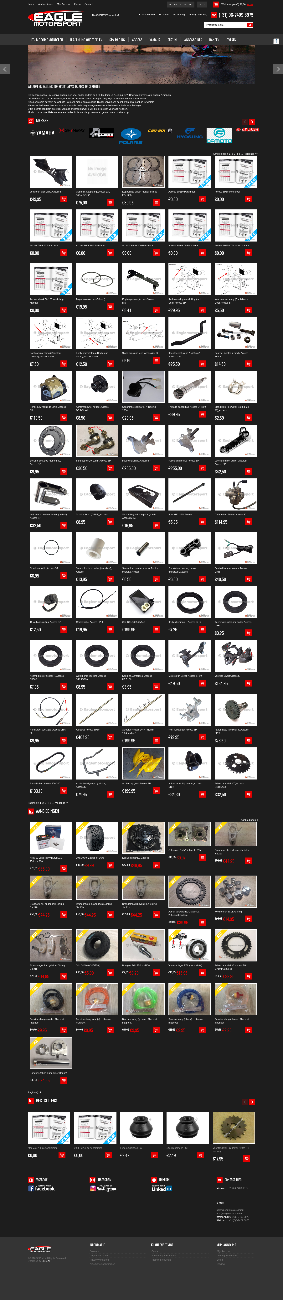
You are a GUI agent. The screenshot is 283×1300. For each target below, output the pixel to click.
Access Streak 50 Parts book (183, 245)
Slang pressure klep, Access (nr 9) (140, 353)
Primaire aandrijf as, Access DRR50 (187, 407)
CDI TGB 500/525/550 (133, 622)
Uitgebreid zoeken (99, 1255)
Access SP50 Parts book (227, 191)
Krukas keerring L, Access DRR (184, 622)
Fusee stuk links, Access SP (136, 460)
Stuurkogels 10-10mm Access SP (93, 460)
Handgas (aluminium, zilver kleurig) (48, 1073)
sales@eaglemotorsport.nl (230, 1210)
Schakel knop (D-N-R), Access (92, 514)
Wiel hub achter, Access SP (182, 729)
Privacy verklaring (198, 14)
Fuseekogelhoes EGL (131, 1148)
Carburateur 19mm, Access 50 (230, 514)
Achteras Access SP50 (88, 729)
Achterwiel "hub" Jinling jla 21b (184, 850)
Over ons (94, 1251)
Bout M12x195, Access (180, 514)
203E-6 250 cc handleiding (88, 1148)
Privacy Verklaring (99, 1259)
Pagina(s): (33, 803)
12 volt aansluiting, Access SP (45, 622)
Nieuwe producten (161, 1259)
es (185, 4)
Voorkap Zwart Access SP (228, 676)
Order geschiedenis (227, 1255)
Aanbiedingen (45, 4)
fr (180, 4)
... (242, 154)
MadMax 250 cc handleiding (43, 1148)
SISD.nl (46, 1261)
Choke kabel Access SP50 (90, 622)
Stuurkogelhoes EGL (177, 1148)
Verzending (179, 14)
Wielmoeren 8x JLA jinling (228, 911)
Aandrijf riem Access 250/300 (45, 783)
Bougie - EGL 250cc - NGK (136, 965)
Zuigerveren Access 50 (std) (90, 299)
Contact (89, 4)
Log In (31, 4)
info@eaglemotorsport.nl (229, 1213)
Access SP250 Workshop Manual (232, 245)
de (190, 4)
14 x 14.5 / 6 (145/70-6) (88, 965)
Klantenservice (147, 14)
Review (221, 1264)
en (175, 4)
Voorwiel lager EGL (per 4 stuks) (185, 965)
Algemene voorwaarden (102, 1264)
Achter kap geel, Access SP (136, 783)
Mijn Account (63, 4)
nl (170, 4)
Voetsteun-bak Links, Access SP (46, 191)
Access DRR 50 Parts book (44, 245)
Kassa (77, 4)
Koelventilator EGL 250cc (135, 858)
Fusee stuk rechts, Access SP (183, 460)
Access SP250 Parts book (181, 191)
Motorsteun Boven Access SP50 (185, 676)
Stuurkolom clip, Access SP (44, 568)
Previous (5, 69)
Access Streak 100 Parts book (137, 245)
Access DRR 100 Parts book (91, 245)
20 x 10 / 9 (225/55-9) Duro (90, 858)
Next (278, 69)
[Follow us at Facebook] (276, 41)
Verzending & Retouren (164, 1255)
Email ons (164, 14)
